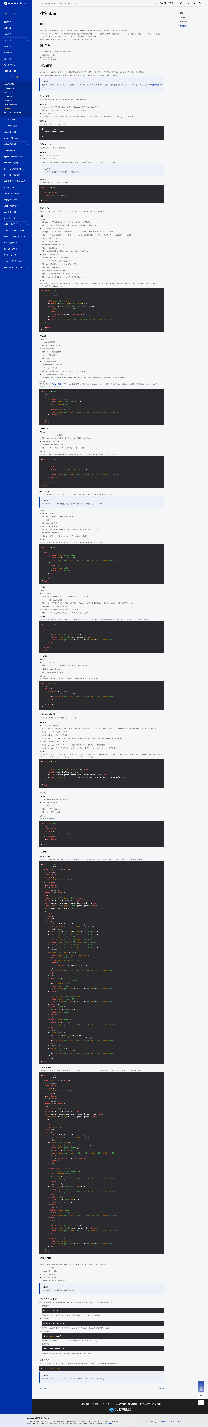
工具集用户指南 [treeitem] (10, 212)
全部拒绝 (163, 1421)
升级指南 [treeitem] (7, 46)
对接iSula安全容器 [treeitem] (10, 104)
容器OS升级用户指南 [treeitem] (12, 224)
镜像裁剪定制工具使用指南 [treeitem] (14, 237)
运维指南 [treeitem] (7, 59)
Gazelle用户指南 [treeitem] (10, 243)
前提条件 (183, 17)
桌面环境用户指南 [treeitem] (11, 206)
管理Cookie (175, 1421)
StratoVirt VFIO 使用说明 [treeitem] (12, 113)
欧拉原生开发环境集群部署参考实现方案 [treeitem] (16, 181)
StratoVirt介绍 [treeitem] (9, 84)
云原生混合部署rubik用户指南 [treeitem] (15, 230)
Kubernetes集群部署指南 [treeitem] (14, 169)
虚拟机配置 (155, 85)
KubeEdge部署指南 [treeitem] (12, 175)
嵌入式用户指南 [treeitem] (10, 132)
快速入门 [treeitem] (7, 34)
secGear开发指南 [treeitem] (11, 163)
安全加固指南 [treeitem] (9, 65)
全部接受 (151, 1421)
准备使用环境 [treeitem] (8, 92)
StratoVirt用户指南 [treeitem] (11, 77)
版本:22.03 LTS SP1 (52, 3)
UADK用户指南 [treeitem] (10, 255)
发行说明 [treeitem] (7, 28)
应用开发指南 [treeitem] (9, 150)
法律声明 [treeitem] (7, 22)
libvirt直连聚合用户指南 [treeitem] (13, 267)
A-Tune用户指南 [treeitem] (10, 126)
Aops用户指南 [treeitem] (9, 218)
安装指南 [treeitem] (7, 40)
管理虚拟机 (183, 26)
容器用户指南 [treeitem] (9, 120)
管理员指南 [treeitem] (8, 53)
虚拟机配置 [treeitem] (8, 96)
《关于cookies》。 (108, 1423)
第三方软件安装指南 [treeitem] (12, 193)
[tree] (16, 719)
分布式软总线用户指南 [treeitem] (13, 261)
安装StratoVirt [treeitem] (9, 88)
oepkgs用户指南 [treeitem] (10, 200)
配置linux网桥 (56, 384)
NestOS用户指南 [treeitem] (10, 249)
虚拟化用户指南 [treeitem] (10, 71)
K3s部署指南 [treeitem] (9, 187)
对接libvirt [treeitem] (7, 108)
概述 (181, 13)
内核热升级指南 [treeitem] (10, 144)
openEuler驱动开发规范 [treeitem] (13, 157)
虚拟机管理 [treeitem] (8, 100)
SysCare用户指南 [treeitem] (11, 138)
